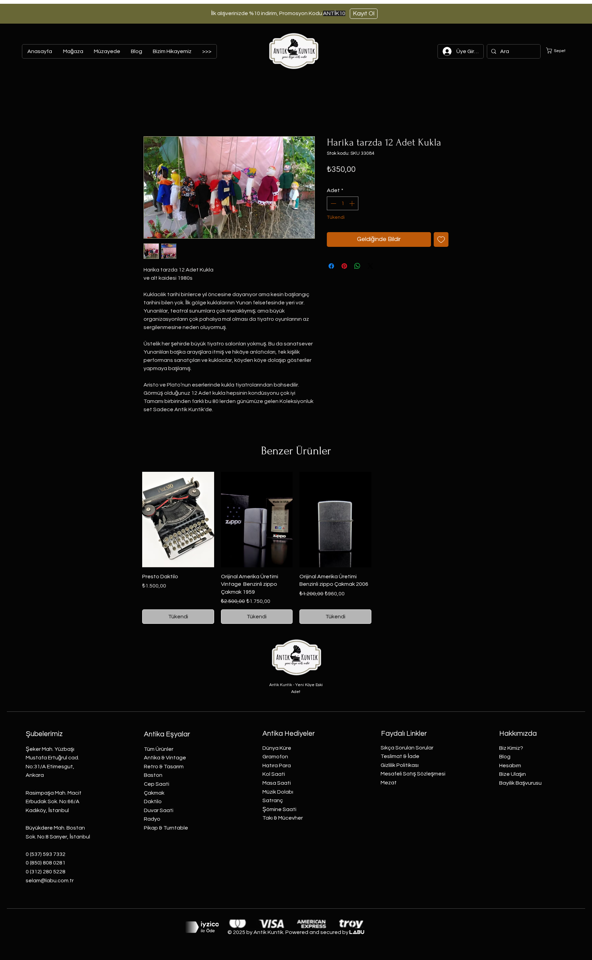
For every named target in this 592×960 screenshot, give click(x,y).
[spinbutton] (342, 203)
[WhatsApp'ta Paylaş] (357, 266)
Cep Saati (156, 784)
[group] (296, 547)
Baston (153, 775)
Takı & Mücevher (282, 818)
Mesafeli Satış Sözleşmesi (413, 773)
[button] (560, 50)
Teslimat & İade (400, 756)
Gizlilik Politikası (400, 765)
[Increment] (352, 203)
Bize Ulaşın (512, 774)
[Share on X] (370, 266)
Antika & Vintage (165, 757)
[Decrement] (332, 203)
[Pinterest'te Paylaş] (344, 266)
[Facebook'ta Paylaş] (331, 266)
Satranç (272, 800)
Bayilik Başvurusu (520, 783)
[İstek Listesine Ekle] (441, 239)
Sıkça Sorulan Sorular (407, 747)
